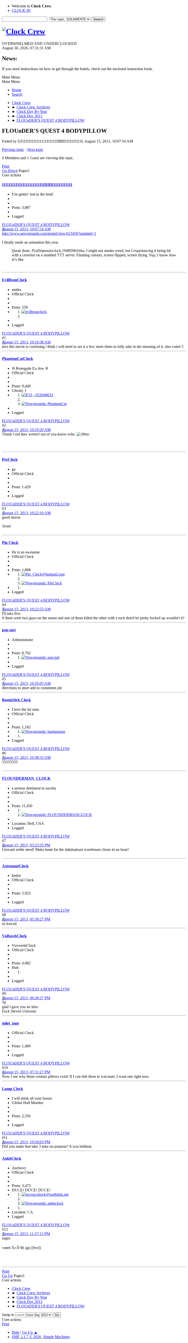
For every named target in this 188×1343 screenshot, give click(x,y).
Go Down (10, 171)
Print (5, 166)
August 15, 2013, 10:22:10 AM (26, 513)
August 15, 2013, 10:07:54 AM (26, 229)
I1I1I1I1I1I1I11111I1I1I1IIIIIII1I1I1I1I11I (37, 185)
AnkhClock (11, 1158)
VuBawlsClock (14, 936)
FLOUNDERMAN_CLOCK (26, 778)
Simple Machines (56, 1337)
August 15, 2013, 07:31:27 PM (26, 1072)
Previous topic (13, 149)
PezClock (10, 459)
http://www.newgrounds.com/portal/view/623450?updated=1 (49, 233)
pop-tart (9, 630)
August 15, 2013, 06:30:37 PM (26, 998)
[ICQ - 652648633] (37, 395)
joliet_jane (10, 1023)
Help (15, 1332)
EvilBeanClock (14, 280)
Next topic (35, 149)
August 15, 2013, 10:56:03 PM (26, 1142)
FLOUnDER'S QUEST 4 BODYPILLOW (36, 225)
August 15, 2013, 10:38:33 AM (26, 757)
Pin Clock (10, 542)
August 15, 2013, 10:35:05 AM (26, 683)
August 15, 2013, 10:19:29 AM (26, 430)
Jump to (8, 1315)
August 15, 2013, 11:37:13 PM (26, 1234)
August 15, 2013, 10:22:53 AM (26, 609)
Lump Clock (12, 1089)
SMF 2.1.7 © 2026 (26, 1337)
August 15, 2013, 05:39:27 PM (26, 919)
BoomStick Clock (16, 700)
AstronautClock (15, 866)
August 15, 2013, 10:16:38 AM (26, 342)
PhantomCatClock (17, 358)
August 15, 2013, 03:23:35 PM (26, 845)
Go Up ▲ (30, 1332)
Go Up (7, 1276)
